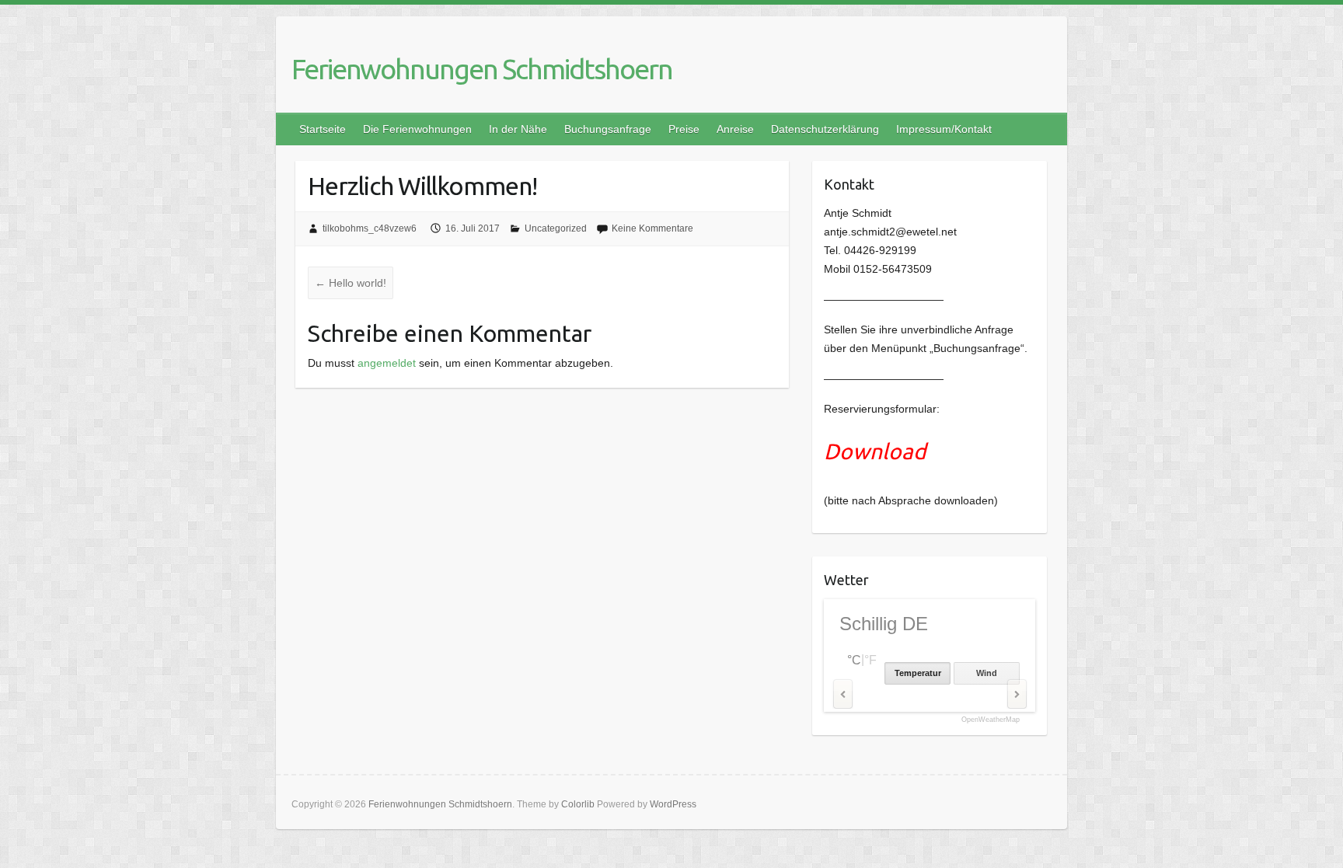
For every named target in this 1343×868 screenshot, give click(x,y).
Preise (683, 129)
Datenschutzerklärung (825, 129)
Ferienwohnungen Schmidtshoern (481, 69)
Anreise (735, 129)
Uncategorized (556, 228)
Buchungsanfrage (607, 129)
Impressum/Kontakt (944, 129)
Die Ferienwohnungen (417, 129)
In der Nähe (518, 129)
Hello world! (350, 283)
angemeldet (387, 363)
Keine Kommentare (652, 228)
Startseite (322, 129)
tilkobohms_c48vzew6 (370, 228)
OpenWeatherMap (990, 719)
